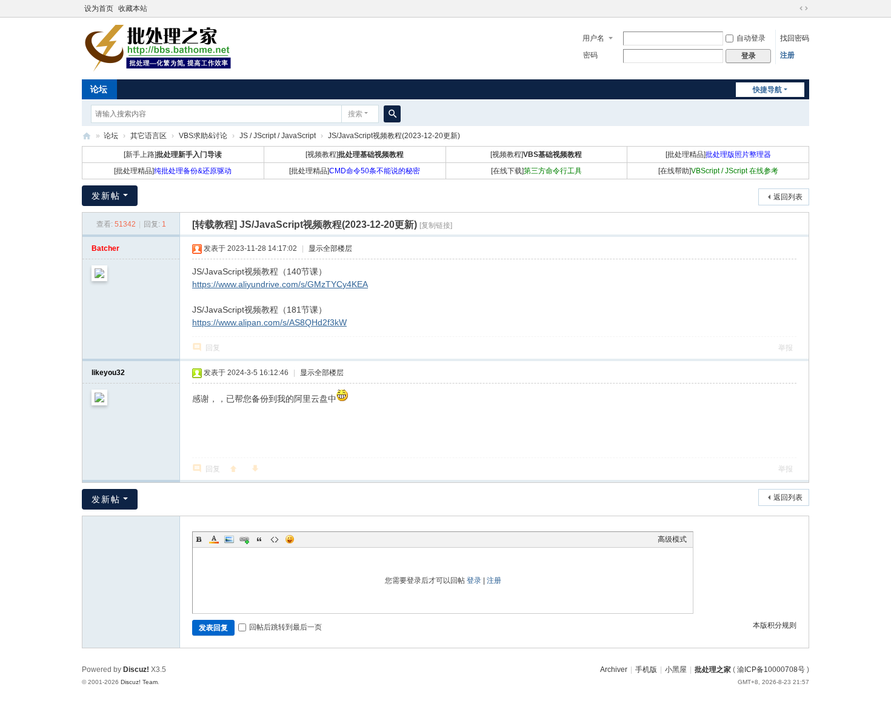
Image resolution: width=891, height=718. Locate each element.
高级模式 (672, 539)
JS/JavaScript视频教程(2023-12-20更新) (394, 135)
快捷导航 (767, 89)
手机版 (646, 669)
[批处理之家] (157, 47)
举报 (785, 348)
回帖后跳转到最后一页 (285, 627)
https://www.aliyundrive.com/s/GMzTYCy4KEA (280, 284)
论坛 (98, 89)
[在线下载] (536, 171)
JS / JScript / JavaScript (277, 135)
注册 (787, 55)
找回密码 (794, 38)
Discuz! (136, 669)
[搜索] (392, 113)
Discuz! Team (139, 682)
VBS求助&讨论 (203, 135)
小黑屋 (676, 669)
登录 (474, 580)
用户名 (593, 38)
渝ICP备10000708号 (771, 669)
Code (275, 539)
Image (229, 539)
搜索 (355, 114)
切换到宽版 (803, 8)
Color (214, 539)
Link (244, 539)
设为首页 (98, 8)
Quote (259, 539)
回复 (212, 348)
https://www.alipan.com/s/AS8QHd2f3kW (269, 322)
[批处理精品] (718, 154)
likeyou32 (108, 372)
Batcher (105, 248)
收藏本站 (132, 8)
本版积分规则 (774, 625)
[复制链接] (435, 225)
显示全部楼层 (330, 248)
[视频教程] (354, 154)
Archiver (613, 669)
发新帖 (106, 196)
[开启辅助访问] (792, 8)
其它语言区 (148, 135)
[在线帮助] (718, 171)
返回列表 (788, 197)
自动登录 (751, 38)
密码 (590, 55)
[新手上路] (173, 154)
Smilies (290, 539)
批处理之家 (87, 136)
